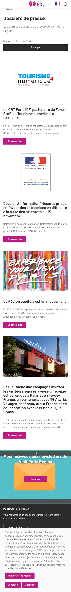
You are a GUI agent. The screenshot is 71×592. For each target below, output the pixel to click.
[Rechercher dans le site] (66, 4)
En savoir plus (15, 141)
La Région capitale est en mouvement (34, 301)
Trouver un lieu (14, 527)
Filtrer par (36, 47)
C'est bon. (30, 584)
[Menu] (5, 3)
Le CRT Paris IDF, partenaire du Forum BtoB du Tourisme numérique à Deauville (34, 113)
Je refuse (13, 584)
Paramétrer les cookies (20, 575)
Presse (9, 9)
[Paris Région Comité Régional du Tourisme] (36, 4)
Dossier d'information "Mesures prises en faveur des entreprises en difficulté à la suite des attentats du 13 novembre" (35, 209)
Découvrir (36, 479)
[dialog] (35, 560)
